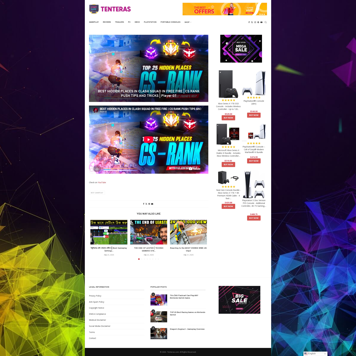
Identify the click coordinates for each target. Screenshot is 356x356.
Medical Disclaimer (97, 320)
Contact (92, 338)
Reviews (107, 22)
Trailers (119, 22)
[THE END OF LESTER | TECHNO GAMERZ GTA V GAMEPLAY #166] (148, 232)
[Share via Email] (152, 203)
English (312, 353)
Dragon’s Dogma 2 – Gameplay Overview (187, 329)
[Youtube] (261, 22)
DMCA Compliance (97, 314)
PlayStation (150, 22)
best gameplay (97, 193)
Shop (187, 22)
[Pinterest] (258, 22)
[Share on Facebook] (143, 203)
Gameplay (94, 22)
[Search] (265, 22)
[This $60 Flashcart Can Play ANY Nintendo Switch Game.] (158, 300)
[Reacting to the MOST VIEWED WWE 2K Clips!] (188, 232)
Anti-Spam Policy (96, 302)
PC (129, 22)
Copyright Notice (96, 307)
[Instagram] (255, 22)
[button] (94, 239)
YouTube (102, 182)
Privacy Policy (95, 295)
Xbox (137, 22)
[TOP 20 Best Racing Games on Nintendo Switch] (158, 316)
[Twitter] (252, 22)
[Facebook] (249, 22)
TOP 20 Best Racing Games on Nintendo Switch (187, 313)
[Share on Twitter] (146, 203)
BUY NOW (228, 117)
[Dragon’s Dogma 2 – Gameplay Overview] (158, 333)
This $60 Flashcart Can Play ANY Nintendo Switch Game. (184, 297)
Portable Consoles (170, 22)
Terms (92, 332)
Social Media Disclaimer (99, 326)
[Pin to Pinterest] (149, 203)
